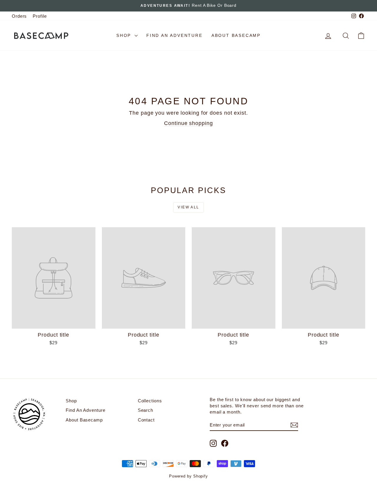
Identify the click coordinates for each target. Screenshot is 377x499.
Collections (150, 400)
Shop (124, 35)
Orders (19, 16)
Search (145, 410)
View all (188, 207)
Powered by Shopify (188, 476)
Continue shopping (188, 123)
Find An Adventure (174, 35)
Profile (40, 16)
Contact (146, 419)
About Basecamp (236, 35)
